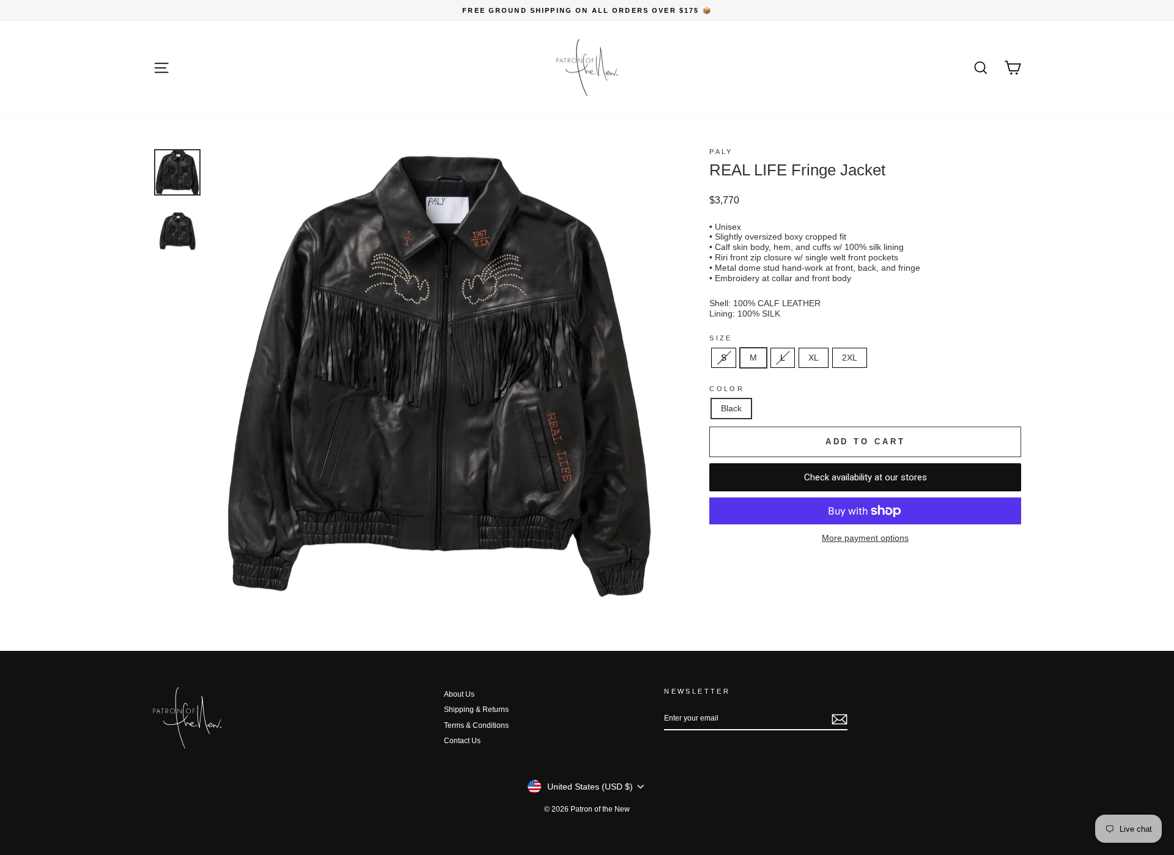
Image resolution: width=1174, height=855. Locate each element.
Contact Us (462, 740)
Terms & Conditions (476, 725)
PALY (721, 151)
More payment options (865, 538)
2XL (849, 357)
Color (726, 388)
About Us (459, 694)
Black (731, 408)
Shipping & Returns (476, 709)
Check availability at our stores (865, 477)
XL (813, 357)
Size (720, 338)
